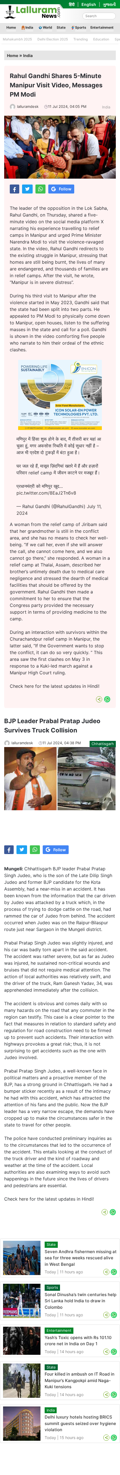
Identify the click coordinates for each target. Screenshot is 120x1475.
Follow (65, 188)
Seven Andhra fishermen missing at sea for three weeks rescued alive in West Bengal (81, 1258)
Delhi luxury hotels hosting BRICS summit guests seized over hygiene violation (80, 1423)
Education (101, 39)
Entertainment (102, 27)
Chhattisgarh (103, 743)
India (29, 27)
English (88, 4)
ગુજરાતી (109, 4)
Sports (80, 27)
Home (11, 27)
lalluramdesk (28, 106)
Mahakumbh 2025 (17, 39)
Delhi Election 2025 (52, 39)
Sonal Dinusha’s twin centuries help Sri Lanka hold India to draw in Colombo (80, 1301)
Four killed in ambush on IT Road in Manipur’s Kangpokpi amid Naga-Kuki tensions (79, 1380)
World (47, 27)
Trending (80, 39)
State (61, 27)
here (29, 686)
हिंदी (72, 4)
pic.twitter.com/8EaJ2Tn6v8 (46, 493)
